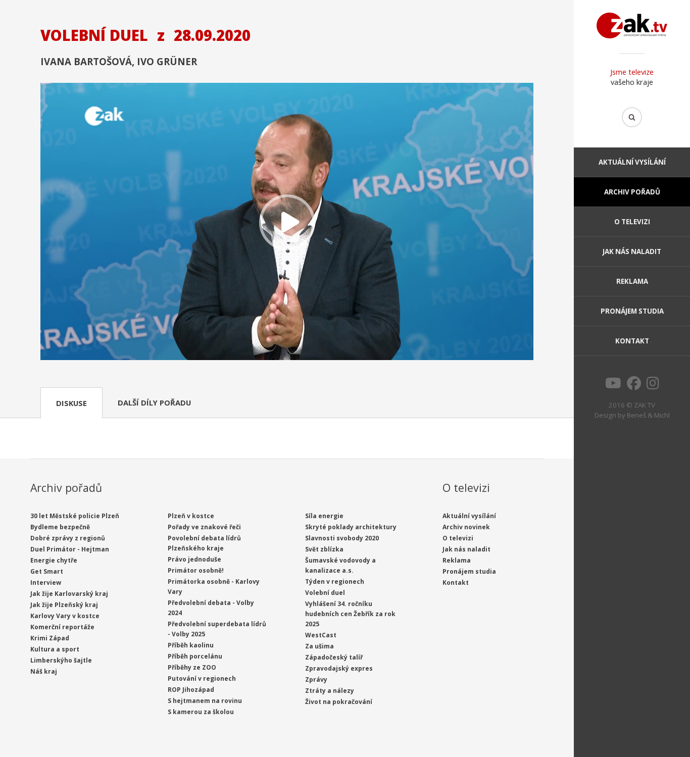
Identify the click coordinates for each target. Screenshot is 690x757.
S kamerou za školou (201, 712)
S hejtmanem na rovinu (205, 700)
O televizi (632, 221)
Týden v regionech (334, 581)
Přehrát (286, 222)
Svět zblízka (324, 549)
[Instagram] (653, 385)
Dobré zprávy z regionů (67, 538)
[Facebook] (634, 385)
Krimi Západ (49, 638)
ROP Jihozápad (191, 689)
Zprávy (316, 679)
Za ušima (319, 646)
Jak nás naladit (632, 251)
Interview (45, 582)
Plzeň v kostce (191, 516)
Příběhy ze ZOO (192, 667)
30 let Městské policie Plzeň (74, 516)
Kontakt (632, 340)
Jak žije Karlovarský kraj (69, 593)
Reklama (632, 281)
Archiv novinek (466, 527)
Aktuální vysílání (632, 162)
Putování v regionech (202, 678)
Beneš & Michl (648, 415)
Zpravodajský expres (339, 668)
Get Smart (46, 571)
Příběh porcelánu (195, 656)
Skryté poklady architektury (351, 527)
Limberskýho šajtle (61, 660)
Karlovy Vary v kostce (65, 616)
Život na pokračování (338, 701)
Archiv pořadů (632, 191)
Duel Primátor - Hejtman (69, 549)
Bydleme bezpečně (60, 527)
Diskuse (71, 403)
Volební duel (325, 592)
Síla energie (324, 516)
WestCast (320, 635)
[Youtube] (613, 385)
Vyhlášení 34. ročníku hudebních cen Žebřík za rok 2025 (350, 613)
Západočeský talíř (334, 657)
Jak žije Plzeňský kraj (64, 604)
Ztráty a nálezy (329, 690)
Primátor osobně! (196, 570)
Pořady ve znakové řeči (204, 527)
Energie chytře (53, 560)
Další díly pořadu (154, 402)
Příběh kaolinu (191, 645)
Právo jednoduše (194, 559)
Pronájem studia (632, 311)
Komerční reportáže (62, 627)
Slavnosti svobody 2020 (342, 538)
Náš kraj (43, 671)
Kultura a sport (54, 649)
